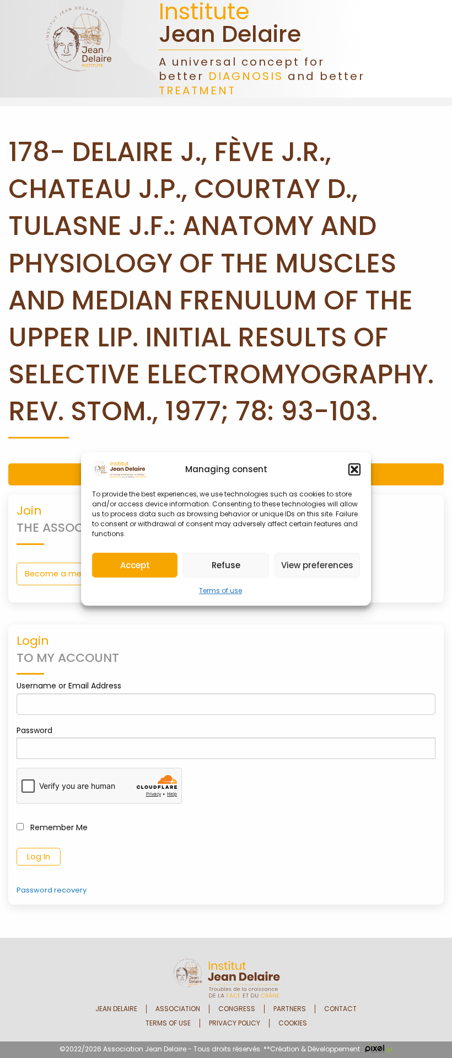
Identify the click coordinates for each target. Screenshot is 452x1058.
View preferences (317, 565)
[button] (354, 469)
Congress (236, 1008)
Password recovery (52, 890)
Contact (340, 1008)
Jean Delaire (116, 1008)
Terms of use (220, 590)
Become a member (64, 573)
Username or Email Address (69, 685)
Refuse (226, 565)
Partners (289, 1008)
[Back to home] (79, 48)
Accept (135, 565)
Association (177, 1008)
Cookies (292, 1023)
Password (34, 730)
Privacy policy (234, 1023)
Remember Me (58, 827)
